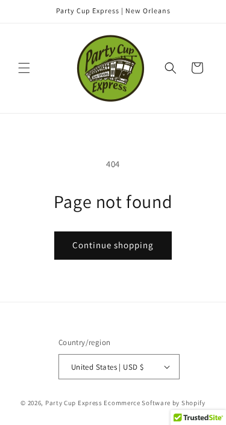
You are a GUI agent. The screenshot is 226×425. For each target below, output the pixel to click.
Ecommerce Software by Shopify (154, 403)
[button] (24, 68)
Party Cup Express (73, 403)
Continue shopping (113, 245)
